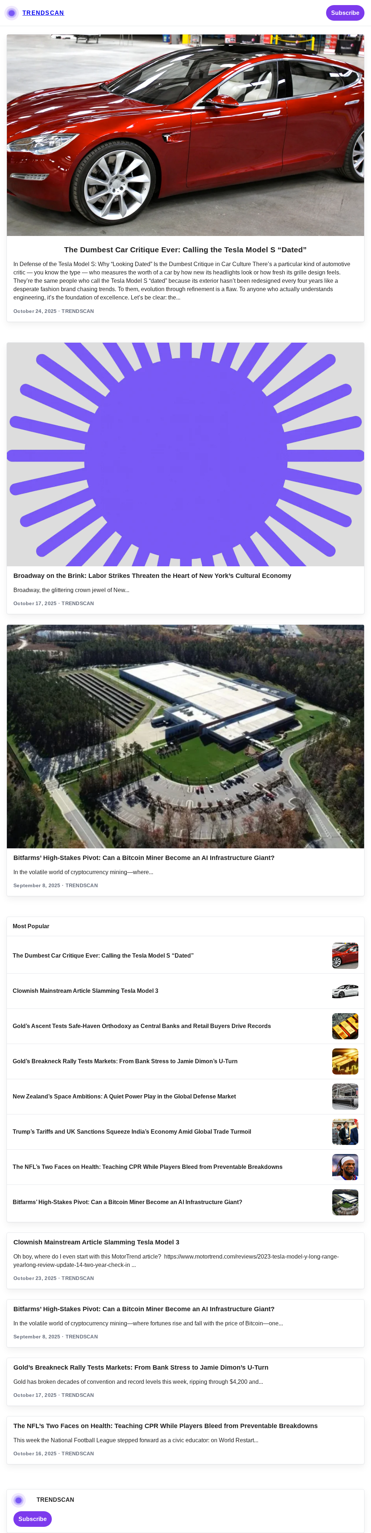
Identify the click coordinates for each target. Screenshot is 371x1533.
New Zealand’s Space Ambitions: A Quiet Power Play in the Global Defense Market (124, 1096)
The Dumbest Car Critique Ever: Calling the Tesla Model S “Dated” (185, 249)
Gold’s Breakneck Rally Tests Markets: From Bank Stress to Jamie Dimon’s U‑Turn (125, 1061)
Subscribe (345, 13)
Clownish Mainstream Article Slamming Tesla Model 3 (85, 991)
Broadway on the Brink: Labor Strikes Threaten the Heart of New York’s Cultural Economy (152, 575)
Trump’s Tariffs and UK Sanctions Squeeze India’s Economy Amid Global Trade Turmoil (132, 1132)
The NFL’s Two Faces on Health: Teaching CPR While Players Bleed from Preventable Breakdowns (148, 1167)
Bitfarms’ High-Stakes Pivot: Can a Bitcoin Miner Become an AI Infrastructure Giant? (144, 857)
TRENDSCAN (43, 13)
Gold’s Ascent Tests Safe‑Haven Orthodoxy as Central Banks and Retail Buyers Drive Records (142, 1026)
